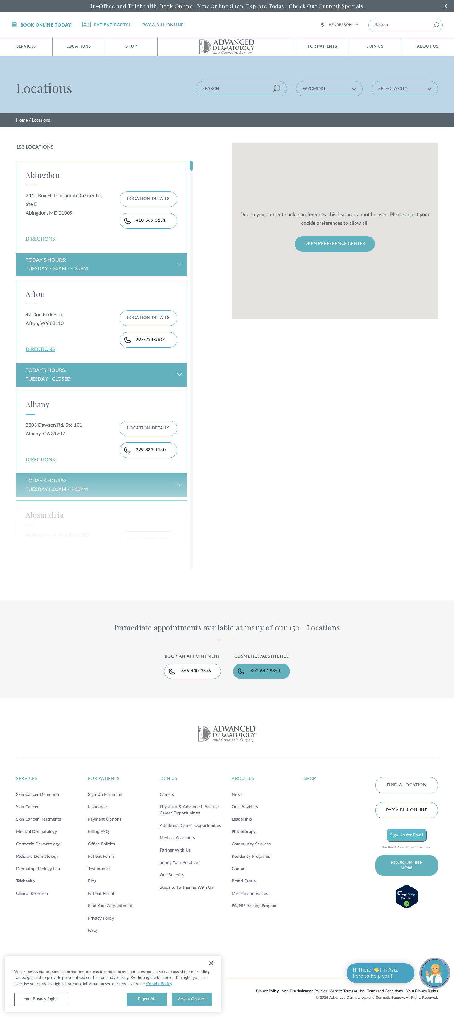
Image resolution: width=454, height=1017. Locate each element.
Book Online (176, 6)
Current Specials (340, 6)
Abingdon (43, 175)
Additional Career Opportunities (190, 825)
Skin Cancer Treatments (38, 819)
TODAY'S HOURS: (57, 264)
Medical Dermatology (36, 832)
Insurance (97, 807)
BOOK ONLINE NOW (406, 865)
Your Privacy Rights (422, 991)
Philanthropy (244, 832)
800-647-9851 (265, 671)
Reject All (146, 999)
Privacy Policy (101, 918)
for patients (104, 778)
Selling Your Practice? (180, 863)
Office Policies (101, 844)
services (26, 778)
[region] (113, 984)
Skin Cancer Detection (37, 795)
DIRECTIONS (40, 239)
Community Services (251, 844)
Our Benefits (172, 875)
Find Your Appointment (110, 906)
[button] (329, 88)
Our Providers (245, 807)
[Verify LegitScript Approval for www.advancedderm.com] (406, 896)
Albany (37, 404)
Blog (92, 881)
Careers (167, 795)
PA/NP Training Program (255, 906)
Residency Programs (251, 856)
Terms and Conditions (385, 991)
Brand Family (244, 881)
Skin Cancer (27, 807)
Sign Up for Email (406, 835)
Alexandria (45, 514)
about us (243, 778)
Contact (239, 869)
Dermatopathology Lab (38, 869)
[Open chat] (435, 973)
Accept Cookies (192, 999)
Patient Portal (112, 25)
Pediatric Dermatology (37, 856)
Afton (35, 294)
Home (22, 120)
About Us (428, 47)
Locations (78, 47)
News (237, 795)
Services (26, 47)
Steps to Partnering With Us (186, 887)
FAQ (92, 931)
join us (168, 778)
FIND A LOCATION (407, 785)
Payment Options (104, 819)
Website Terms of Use (347, 991)
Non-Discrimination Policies (304, 991)
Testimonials (99, 869)
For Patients (322, 47)
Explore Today (265, 6)
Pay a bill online (163, 25)
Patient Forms (101, 856)
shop (310, 778)
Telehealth (25, 881)
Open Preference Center (334, 243)
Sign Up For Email (105, 795)
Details (148, 199)
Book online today (45, 25)
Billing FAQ (98, 832)
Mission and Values (250, 893)
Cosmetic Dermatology (38, 844)
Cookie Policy (159, 983)
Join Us (375, 47)
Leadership (242, 819)
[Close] (211, 963)
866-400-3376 (196, 671)
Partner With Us (175, 850)
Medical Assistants (177, 838)
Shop (131, 47)
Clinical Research (32, 893)
